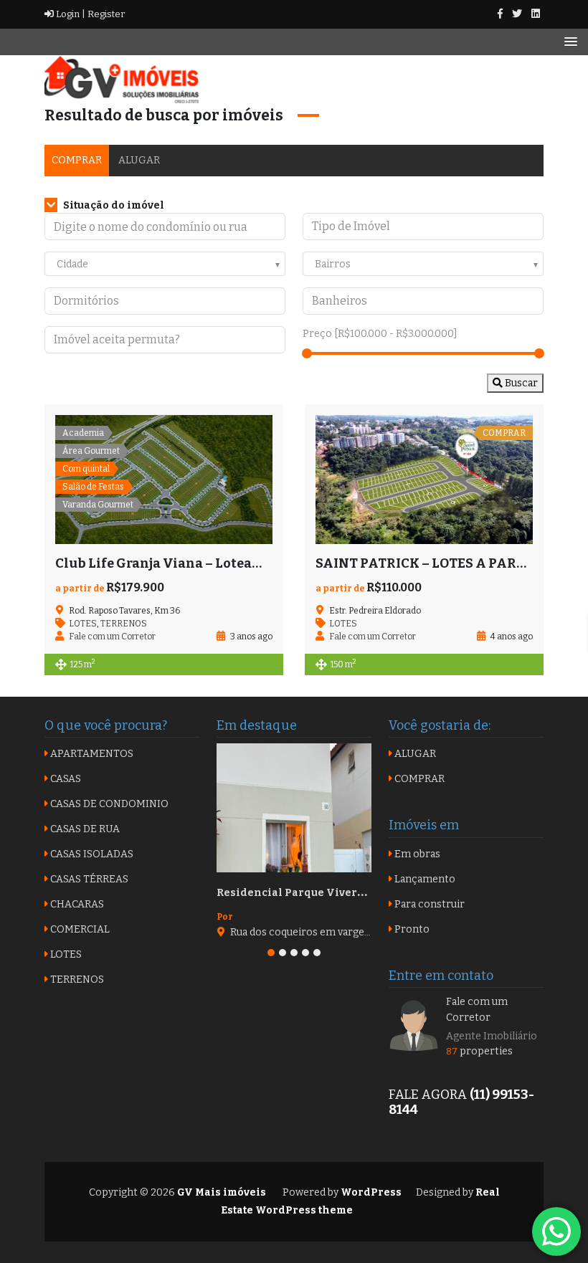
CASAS (64, 779)
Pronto (411, 929)
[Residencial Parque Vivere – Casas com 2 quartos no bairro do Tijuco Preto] (294, 807)
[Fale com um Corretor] (414, 1025)
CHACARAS (76, 904)
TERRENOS (123, 624)
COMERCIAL (79, 929)
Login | (69, 14)
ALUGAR (139, 160)
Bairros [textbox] (333, 264)
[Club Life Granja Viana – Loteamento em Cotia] (163, 479)
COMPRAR (77, 160)
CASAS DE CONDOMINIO (108, 804)
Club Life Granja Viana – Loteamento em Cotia (205, 563)
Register (105, 14)
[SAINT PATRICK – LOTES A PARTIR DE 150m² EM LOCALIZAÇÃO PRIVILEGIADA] (424, 479)
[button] (271, 952)
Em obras (416, 854)
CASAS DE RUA (84, 829)
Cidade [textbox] (72, 264)
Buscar (520, 383)
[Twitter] (517, 14)
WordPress (371, 1192)
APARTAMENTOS (90, 754)
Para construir (428, 904)
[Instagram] (536, 14)
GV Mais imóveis (220, 1192)
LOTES (83, 624)
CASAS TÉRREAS (88, 879)
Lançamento (423, 879)
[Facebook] (500, 14)
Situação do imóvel (112, 205)
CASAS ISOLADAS (90, 854)
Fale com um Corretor (477, 1010)
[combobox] (164, 264)
